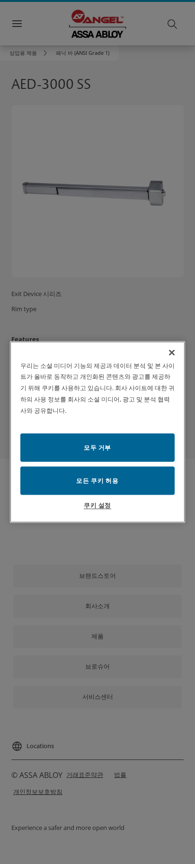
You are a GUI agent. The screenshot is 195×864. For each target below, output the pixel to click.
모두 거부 (97, 447)
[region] (98, 432)
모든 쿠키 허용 (97, 480)
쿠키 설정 (97, 505)
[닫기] (171, 352)
